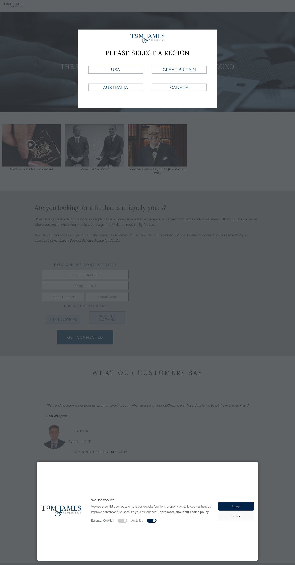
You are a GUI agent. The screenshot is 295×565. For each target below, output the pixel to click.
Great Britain (179, 69)
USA (115, 69)
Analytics (137, 520)
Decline (236, 516)
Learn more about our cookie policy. (183, 512)
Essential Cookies (102, 520)
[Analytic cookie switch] (152, 521)
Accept (236, 506)
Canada (179, 87)
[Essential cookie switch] (122, 521)
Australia (115, 87)
